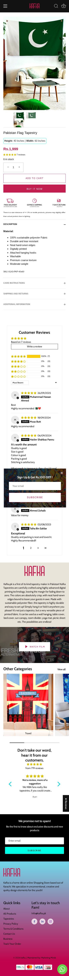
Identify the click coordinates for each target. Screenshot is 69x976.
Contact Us (9, 933)
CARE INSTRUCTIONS (14, 283)
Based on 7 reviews (21, 341)
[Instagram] (50, 921)
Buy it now (35, 189)
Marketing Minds (48, 957)
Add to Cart (35, 178)
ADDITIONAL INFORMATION (16, 304)
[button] (10, 155)
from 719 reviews (34, 768)
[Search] (56, 6)
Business (7, 938)
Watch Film (37, 646)
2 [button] (30, 547)
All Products (9, 913)
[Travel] (28, 705)
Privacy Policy (10, 923)
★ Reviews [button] (65, 803)
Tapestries (8, 918)
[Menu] (5, 6)
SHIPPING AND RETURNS (15, 294)
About (6, 908)
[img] (29, 393)
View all (61, 669)
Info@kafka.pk (38, 913)
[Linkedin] (42, 921)
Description (10, 224)
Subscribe (35, 497)
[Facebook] (34, 921)
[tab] (11, 224)
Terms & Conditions (13, 928)
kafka (23, 957)
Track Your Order (12, 943)
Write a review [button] (34, 346)
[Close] (61, 473)
